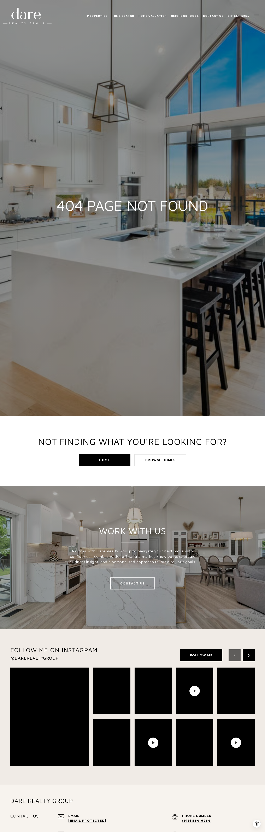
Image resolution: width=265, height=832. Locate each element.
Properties (97, 15)
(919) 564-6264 (196, 820)
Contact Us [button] (132, 583)
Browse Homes (160, 460)
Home (104, 460)
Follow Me (201, 655)
